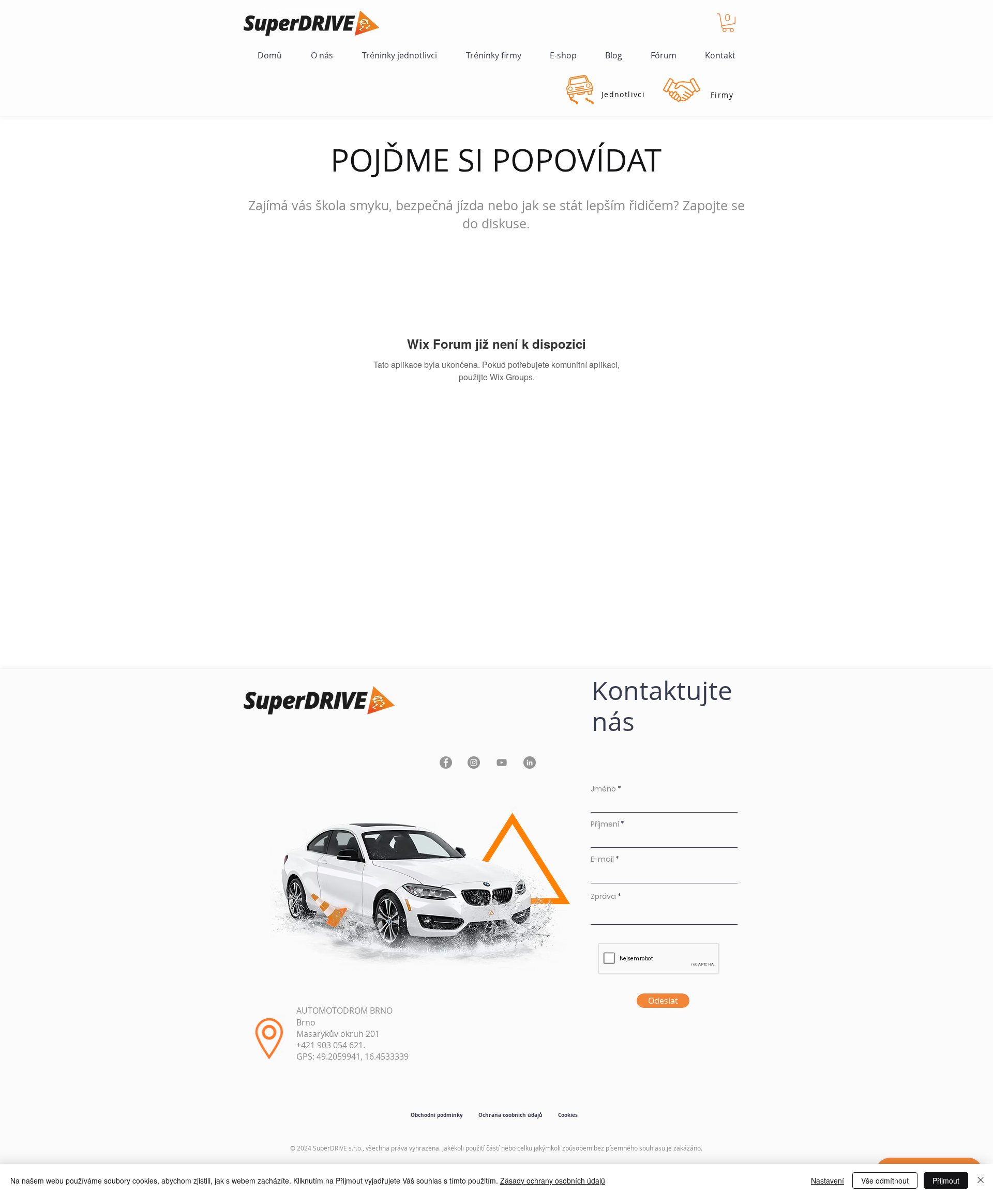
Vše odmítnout (885, 1180)
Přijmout (945, 1180)
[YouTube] (501, 762)
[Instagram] (474, 762)
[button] (728, 22)
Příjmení (605, 824)
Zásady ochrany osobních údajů (552, 1180)
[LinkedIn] (529, 762)
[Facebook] (446, 762)
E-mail (602, 859)
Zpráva (603, 896)
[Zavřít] (980, 1180)
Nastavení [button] (827, 1180)
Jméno (603, 788)
